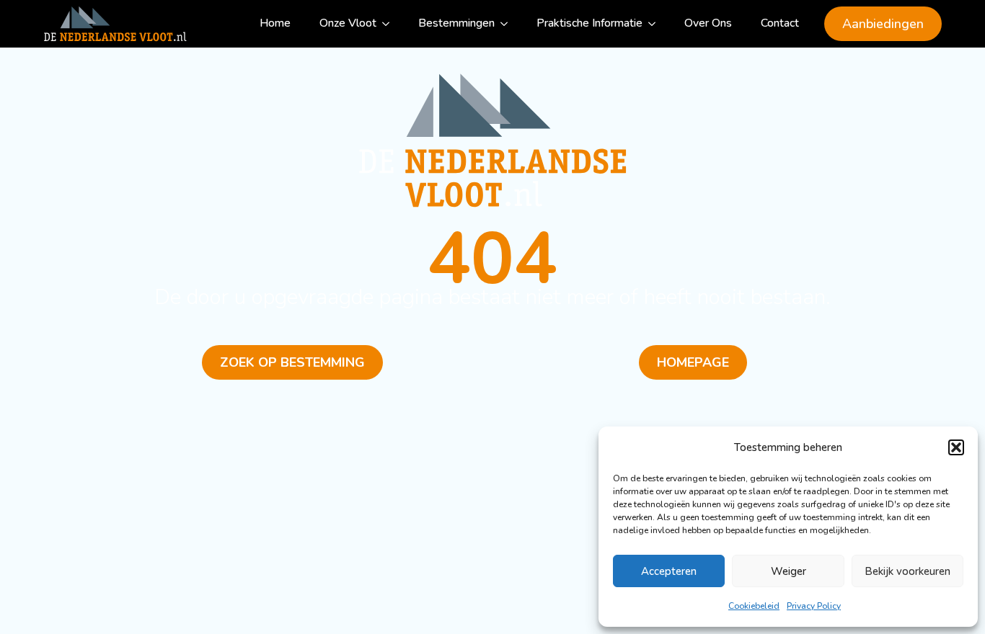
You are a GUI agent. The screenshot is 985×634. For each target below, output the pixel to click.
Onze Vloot (347, 23)
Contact (780, 23)
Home (275, 23)
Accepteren (669, 571)
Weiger (788, 571)
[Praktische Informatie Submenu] (656, 24)
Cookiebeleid (753, 606)
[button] (956, 447)
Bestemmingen (456, 23)
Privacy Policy (814, 606)
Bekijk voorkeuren (907, 571)
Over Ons (708, 23)
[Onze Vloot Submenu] (390, 24)
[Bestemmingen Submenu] (508, 24)
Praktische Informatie (589, 23)
